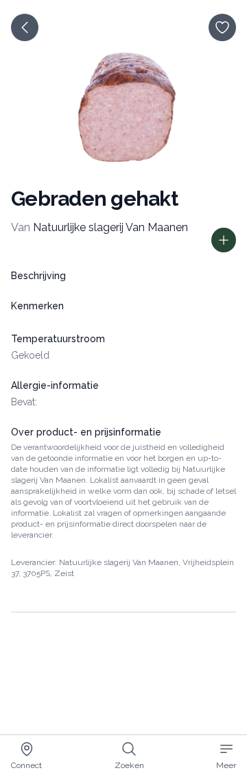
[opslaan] (222, 27)
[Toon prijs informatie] (223, 240)
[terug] (24, 27)
